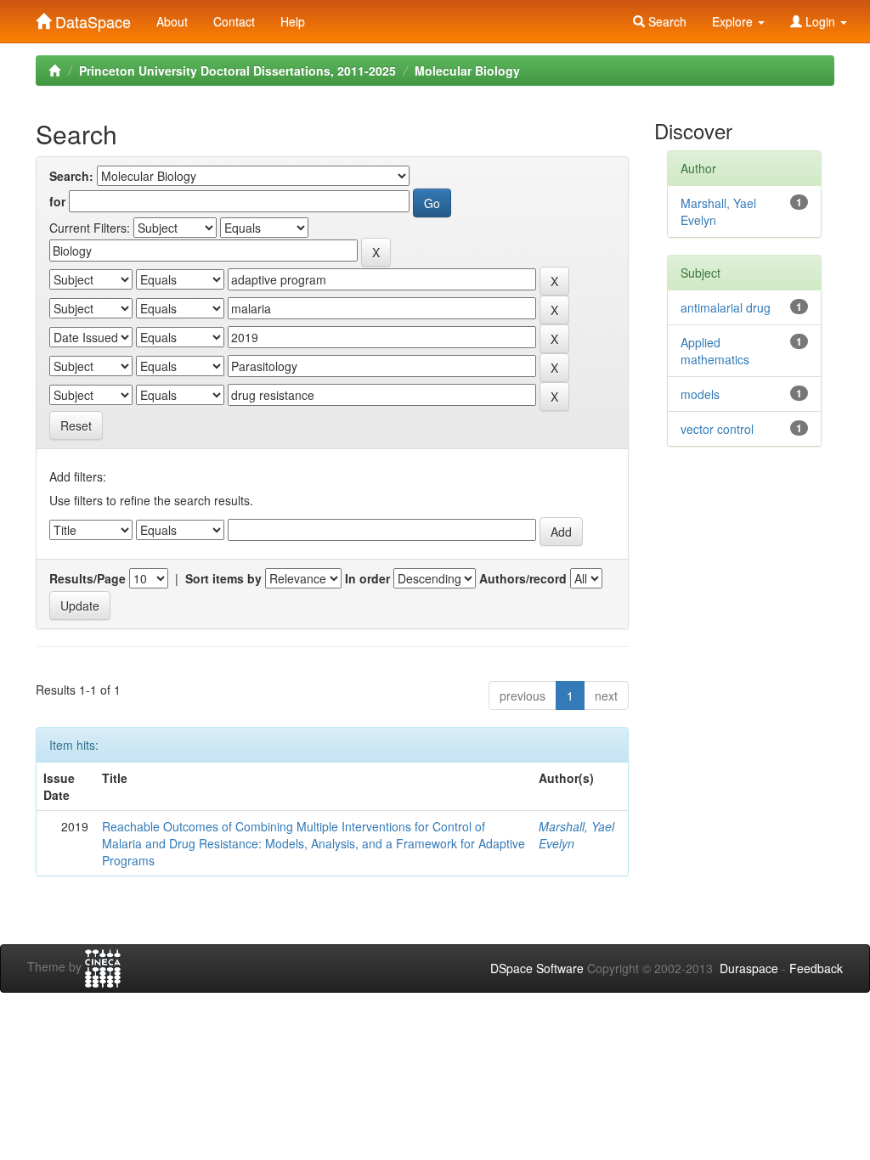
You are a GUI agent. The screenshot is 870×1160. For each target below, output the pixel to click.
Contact (234, 21)
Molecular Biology (467, 70)
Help (292, 21)
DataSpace (91, 17)
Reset (76, 425)
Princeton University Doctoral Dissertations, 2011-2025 (237, 70)
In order (367, 578)
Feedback (816, 968)
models (700, 394)
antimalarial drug (726, 307)
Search (665, 21)
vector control (717, 428)
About (172, 21)
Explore (734, 21)
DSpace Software (537, 968)
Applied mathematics (715, 351)
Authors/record (523, 578)
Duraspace (749, 968)
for (57, 201)
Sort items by (223, 578)
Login (820, 21)
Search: (71, 175)
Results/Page (87, 578)
